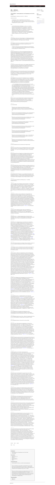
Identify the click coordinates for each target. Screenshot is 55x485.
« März (37, 23)
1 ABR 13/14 (26, 205)
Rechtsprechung (13, 6)
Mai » (39, 23)
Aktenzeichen (18, 6)
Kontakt (40, 6)
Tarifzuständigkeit (14, 453)
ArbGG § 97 (13, 457)
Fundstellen (23, 6)
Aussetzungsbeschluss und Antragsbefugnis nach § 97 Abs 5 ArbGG (20, 452)
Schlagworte (35, 6)
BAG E (29, 6)
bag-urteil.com (13, 4)
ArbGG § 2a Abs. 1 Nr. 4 (15, 456)
